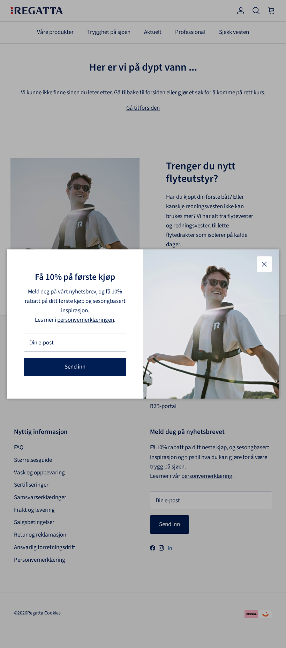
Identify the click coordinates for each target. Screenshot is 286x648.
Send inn (75, 367)
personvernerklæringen (85, 320)
